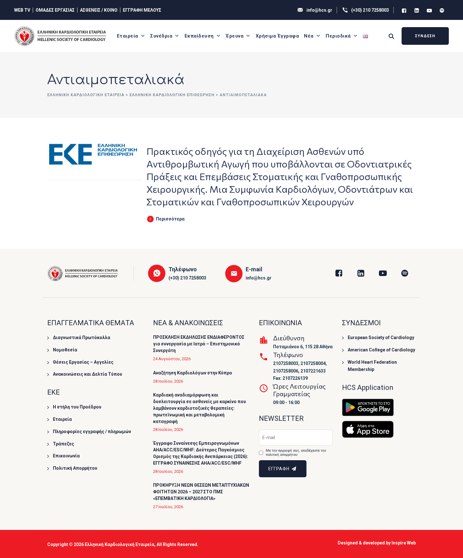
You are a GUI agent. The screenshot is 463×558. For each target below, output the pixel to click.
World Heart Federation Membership (372, 366)
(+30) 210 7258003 (370, 10)
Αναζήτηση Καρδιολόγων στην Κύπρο (192, 372)
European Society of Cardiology (381, 337)
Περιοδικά (338, 36)
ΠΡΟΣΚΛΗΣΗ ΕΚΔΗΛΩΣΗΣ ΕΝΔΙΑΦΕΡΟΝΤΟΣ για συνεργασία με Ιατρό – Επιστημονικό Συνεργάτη (198, 344)
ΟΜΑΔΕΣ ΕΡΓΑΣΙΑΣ (55, 10)
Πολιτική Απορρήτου (75, 468)
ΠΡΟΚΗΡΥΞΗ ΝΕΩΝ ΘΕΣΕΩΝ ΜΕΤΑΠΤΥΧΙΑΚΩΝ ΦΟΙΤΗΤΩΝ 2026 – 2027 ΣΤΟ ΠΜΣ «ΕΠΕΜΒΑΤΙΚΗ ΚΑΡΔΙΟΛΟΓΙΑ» (201, 492)
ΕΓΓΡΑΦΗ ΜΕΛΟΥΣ (142, 10)
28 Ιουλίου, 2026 (168, 381)
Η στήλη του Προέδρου (77, 406)
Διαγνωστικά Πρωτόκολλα (81, 337)
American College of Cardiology (381, 349)
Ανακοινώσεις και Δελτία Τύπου (87, 374)
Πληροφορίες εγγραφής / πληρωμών (92, 431)
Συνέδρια (161, 36)
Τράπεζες (63, 443)
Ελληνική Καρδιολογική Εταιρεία (119, 544)
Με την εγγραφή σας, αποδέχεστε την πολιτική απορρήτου (296, 453)
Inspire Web (404, 542)
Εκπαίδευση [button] (199, 36)
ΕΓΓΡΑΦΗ (279, 468)
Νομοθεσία (65, 349)
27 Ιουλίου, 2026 (168, 506)
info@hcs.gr (319, 10)
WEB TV (22, 10)
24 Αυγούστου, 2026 (172, 358)
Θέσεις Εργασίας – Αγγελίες (83, 362)
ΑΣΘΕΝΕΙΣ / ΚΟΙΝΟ (98, 10)
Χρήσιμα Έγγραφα (277, 36)
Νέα (309, 36)
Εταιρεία (127, 36)
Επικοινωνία (66, 455)
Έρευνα (234, 36)
